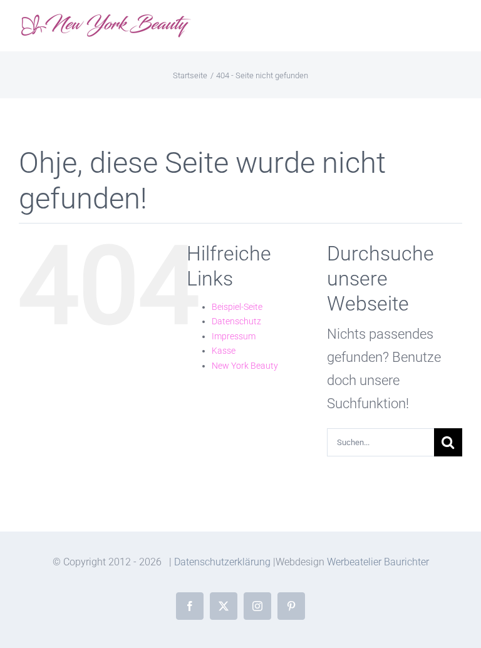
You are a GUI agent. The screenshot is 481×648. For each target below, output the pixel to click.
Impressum (234, 336)
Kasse (223, 351)
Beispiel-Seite (237, 307)
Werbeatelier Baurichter (378, 562)
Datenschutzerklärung (222, 562)
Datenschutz (236, 321)
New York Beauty (245, 366)
